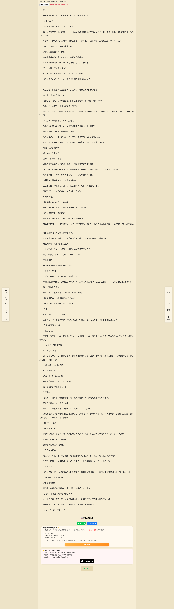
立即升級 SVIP (87, 544)
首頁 (40, 1)
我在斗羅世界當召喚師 (50, 1)
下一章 (86, 568)
